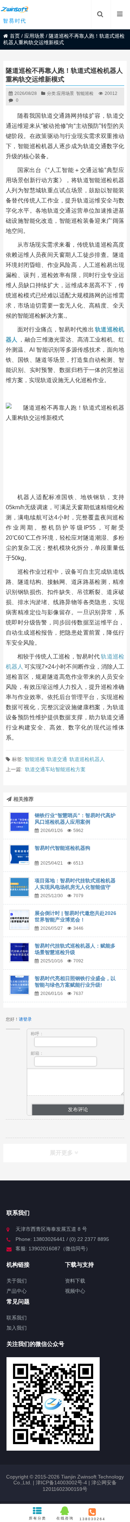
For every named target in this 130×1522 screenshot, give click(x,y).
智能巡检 (85, 93)
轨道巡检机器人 (87, 759)
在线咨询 (65, 1518)
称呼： (37, 1033)
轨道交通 (57, 759)
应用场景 (34, 36)
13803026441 (92, 1519)
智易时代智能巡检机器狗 (62, 848)
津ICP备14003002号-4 (60, 1482)
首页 (15, 36)
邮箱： (37, 1053)
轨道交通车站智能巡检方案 (55, 769)
